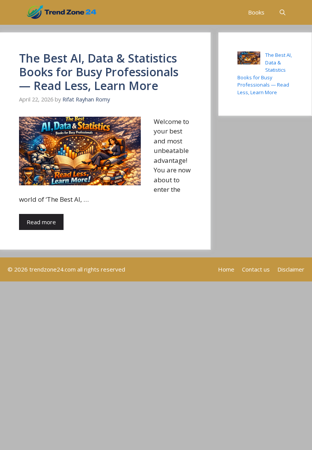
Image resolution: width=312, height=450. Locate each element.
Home (226, 269)
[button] (282, 12)
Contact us (256, 269)
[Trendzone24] (61, 12)
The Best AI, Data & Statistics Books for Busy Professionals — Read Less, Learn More (98, 71)
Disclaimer (290, 269)
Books (256, 12)
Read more (41, 222)
